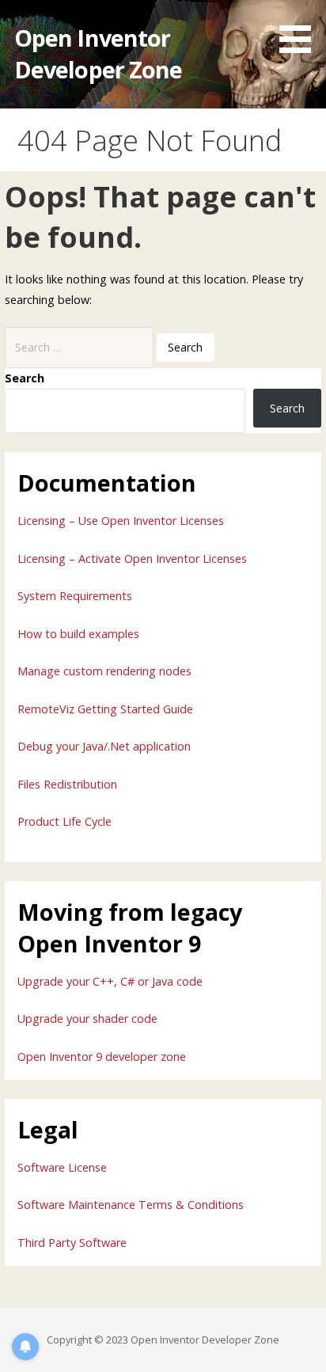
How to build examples (78, 633)
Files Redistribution (67, 784)
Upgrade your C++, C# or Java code (110, 981)
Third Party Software (72, 1242)
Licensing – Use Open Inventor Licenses (120, 520)
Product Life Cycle (64, 821)
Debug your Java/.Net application (104, 746)
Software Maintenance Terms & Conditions (130, 1204)
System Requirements (74, 595)
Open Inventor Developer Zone (98, 53)
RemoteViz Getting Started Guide (105, 708)
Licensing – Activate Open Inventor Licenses (132, 558)
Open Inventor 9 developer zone (101, 1056)
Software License (62, 1167)
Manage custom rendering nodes (104, 670)
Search (24, 378)
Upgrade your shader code (87, 1018)
